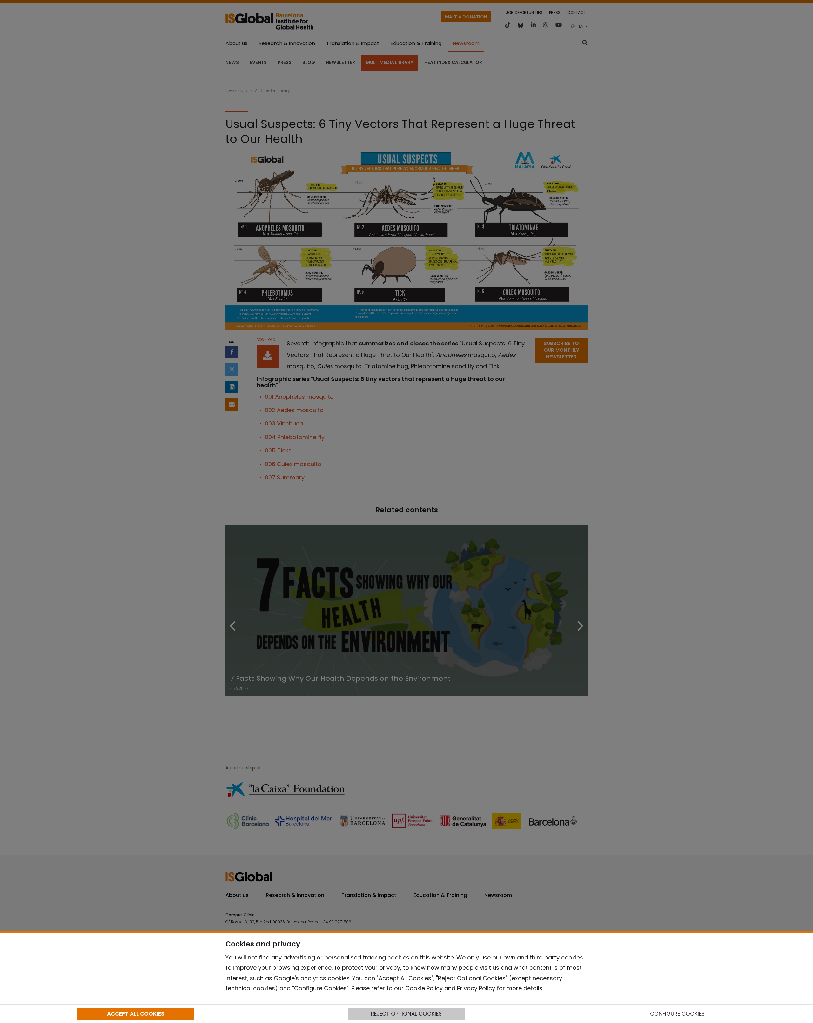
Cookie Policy (424, 988)
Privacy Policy (476, 988)
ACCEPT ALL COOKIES (135, 1014)
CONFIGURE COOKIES (677, 1014)
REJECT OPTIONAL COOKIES (406, 1014)
